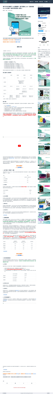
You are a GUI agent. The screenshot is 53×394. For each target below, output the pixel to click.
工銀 (40, 53)
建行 (6, 10)
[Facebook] (7, 383)
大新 (45, 51)
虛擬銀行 (41, 56)
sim (47, 49)
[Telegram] (23, 383)
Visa (49, 49)
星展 (47, 53)
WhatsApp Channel (28, 373)
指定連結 (8, 105)
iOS (15, 106)
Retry (24, 387)
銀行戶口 (4, 10)
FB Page (17, 373)
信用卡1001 (31, 1)
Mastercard (44, 49)
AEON (39, 49)
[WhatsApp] (32, 383)
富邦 (39, 53)
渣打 (39, 55)
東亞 (49, 53)
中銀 (39, 51)
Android (13, 106)
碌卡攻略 (36, 1)
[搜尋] (49, 1)
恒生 (44, 53)
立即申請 (19, 167)
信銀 (41, 51)
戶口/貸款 (45, 1)
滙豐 (41, 55)
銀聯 (44, 56)
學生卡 (47, 51)
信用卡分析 (41, 1)
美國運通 (47, 55)
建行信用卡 (17, 290)
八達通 (43, 51)
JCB (41, 49)
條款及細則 (5, 251)
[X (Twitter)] (15, 383)
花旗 (39, 56)
